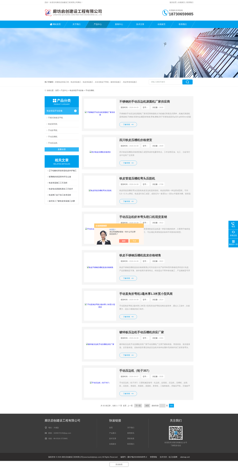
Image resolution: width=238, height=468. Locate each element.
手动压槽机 (52, 137)
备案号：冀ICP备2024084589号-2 (133, 457)
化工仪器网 (173, 457)
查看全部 (62, 149)
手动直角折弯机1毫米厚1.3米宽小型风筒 (146, 293)
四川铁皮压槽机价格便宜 (135, 140)
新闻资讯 (130, 433)
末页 (147, 406)
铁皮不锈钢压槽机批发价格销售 (140, 255)
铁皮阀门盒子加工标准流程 (60, 195)
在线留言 (181, 2)
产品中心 (98, 24)
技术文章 (140, 24)
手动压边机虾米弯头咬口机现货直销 (143, 216)
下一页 (138, 406)
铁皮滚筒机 (52, 124)
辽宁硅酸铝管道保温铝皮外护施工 (63, 171)
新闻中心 (119, 24)
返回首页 (173, 2)
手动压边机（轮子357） (135, 370)
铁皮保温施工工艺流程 (58, 183)
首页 (57, 90)
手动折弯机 (52, 130)
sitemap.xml (185, 457)
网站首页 (57, 24)
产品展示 (112, 433)
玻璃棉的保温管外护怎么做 (60, 177)
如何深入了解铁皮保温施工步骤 (62, 201)
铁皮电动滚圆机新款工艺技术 (61, 189)
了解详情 (126, 124)
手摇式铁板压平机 (55, 118)
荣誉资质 (130, 438)
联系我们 (189, 2)
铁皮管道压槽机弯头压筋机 (137, 178)
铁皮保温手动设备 (77, 90)
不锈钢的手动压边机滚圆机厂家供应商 (144, 101)
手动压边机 (52, 143)
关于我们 (76, 24)
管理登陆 (153, 457)
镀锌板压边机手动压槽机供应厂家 (141, 332)
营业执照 (119, 464)
